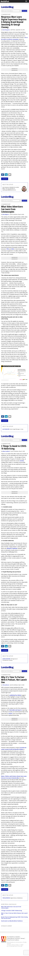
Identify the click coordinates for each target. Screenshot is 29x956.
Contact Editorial (10, 938)
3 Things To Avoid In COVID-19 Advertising (11, 910)
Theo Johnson (5, 685)
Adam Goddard (6, 451)
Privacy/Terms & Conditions (13, 940)
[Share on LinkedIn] (6, 174)
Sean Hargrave (6, 29)
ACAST (10, 713)
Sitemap (22, 938)
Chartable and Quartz (15, 710)
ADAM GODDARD (6, 659)
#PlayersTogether (12, 548)
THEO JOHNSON (6, 898)
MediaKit (17, 937)
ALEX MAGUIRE (5, 429)
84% (12, 249)
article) (22, 460)
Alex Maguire (5, 214)
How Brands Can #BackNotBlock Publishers (12, 921)
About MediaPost (10, 937)
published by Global (15, 695)
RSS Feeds (17, 938)
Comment (4, 178)
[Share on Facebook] (2, 174)
